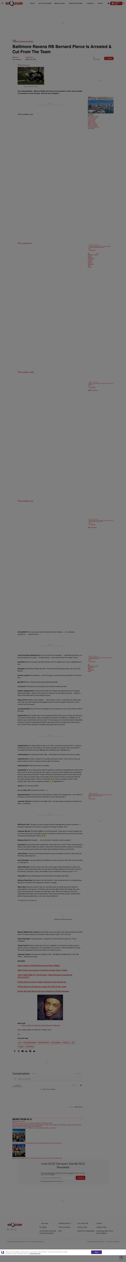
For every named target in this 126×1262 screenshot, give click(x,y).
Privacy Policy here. (35, 1253)
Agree (96, 1252)
